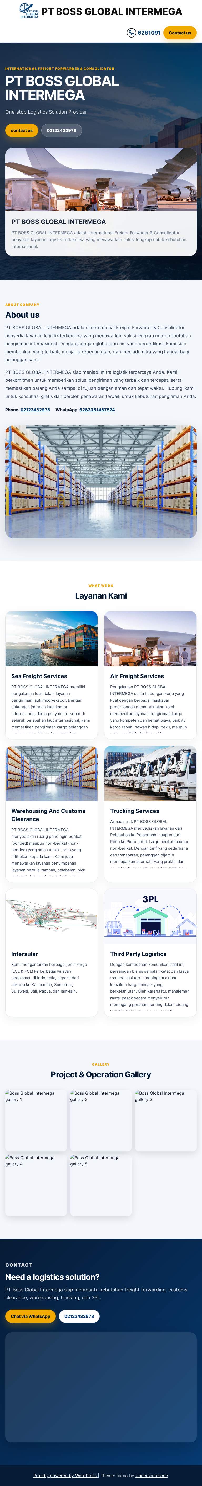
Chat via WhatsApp (30, 1316)
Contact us (180, 32)
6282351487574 (97, 409)
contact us (22, 130)
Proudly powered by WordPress (65, 1475)
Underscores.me (151, 1475)
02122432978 (62, 130)
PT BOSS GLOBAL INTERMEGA (112, 11)
